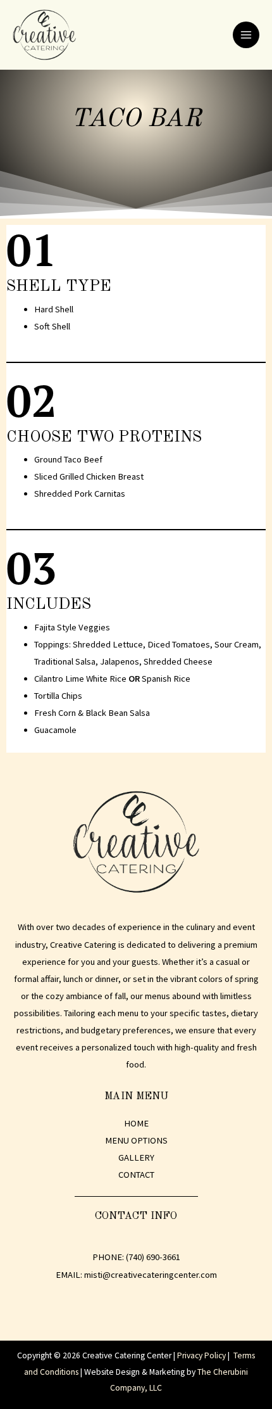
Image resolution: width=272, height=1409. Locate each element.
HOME (136, 1123)
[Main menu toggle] (246, 35)
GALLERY (136, 1157)
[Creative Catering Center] (44, 35)
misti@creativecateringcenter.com (150, 1274)
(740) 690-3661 (153, 1257)
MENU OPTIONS (136, 1140)
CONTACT (136, 1174)
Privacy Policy (201, 1355)
